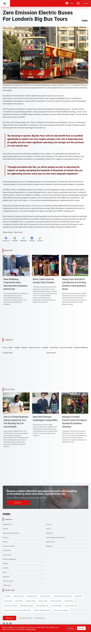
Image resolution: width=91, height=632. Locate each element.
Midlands (19, 596)
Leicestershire (72, 605)
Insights (5, 563)
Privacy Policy (40, 618)
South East (56, 601)
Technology (7, 585)
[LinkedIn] (7, 623)
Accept (81, 628)
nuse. (85, 20)
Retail (79, 596)
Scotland (32, 596)
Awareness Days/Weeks (11, 533)
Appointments (7, 524)
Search (48, 529)
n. (5, 3)
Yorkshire (46, 596)
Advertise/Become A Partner (55, 537)
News (5, 572)
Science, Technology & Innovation (18, 610)
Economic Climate (9, 546)
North (19, 601)
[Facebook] (4, 623)
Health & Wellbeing (9, 559)
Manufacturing (27, 605)
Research (6, 576)
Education (57, 605)
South (8, 601)
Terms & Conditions (25, 618)
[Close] (88, 628)
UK (7, 596)
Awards (5, 528)
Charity (5, 542)
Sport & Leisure (8, 581)
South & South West (63, 596)
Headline (31, 601)
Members (49, 546)
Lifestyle (6, 568)
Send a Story (50, 542)
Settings (71, 628)
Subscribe (49, 533)
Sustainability (43, 605)
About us (49, 524)
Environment (7, 550)
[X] (10, 623)
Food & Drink (7, 555)
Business (6, 537)
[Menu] (78, 3)
